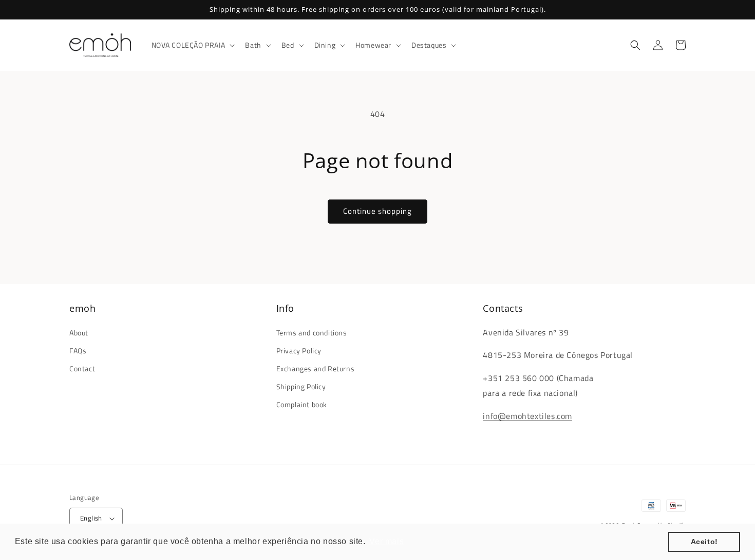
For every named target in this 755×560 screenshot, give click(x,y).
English (91, 518)
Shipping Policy (301, 386)
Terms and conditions (311, 332)
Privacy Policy (299, 350)
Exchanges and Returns (315, 368)
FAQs (77, 350)
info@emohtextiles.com (527, 416)
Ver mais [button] (386, 541)
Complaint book (301, 404)
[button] (192, 45)
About (78, 332)
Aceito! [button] (704, 541)
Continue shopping (377, 211)
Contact (82, 368)
